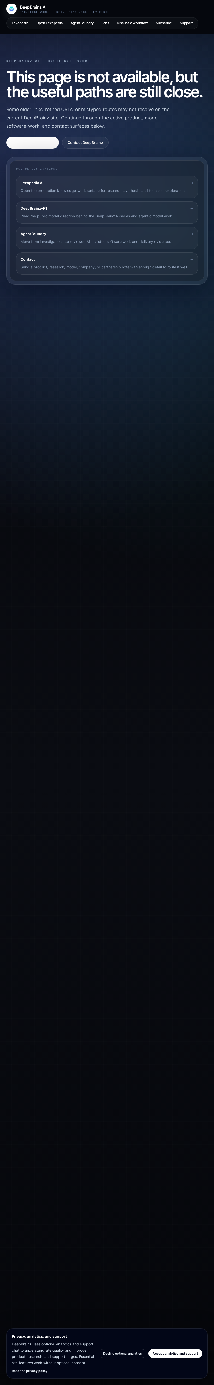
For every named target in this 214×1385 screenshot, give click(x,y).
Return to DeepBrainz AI (32, 142)
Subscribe (164, 23)
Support (186, 23)
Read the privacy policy (29, 1371)
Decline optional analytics (122, 1353)
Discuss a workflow (132, 23)
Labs (105, 23)
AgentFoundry (82, 23)
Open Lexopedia (49, 23)
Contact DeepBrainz (85, 142)
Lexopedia (20, 23)
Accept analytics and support (175, 1353)
